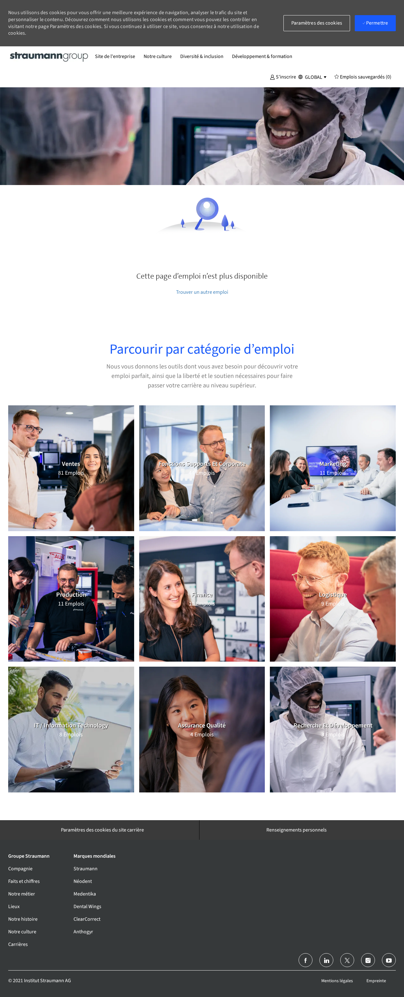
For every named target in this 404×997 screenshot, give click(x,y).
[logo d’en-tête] (49, 56)
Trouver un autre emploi (202, 292)
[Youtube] (389, 960)
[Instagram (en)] (368, 960)
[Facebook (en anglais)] (305, 960)
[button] (283, 76)
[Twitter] (347, 960)
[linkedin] (326, 960)
